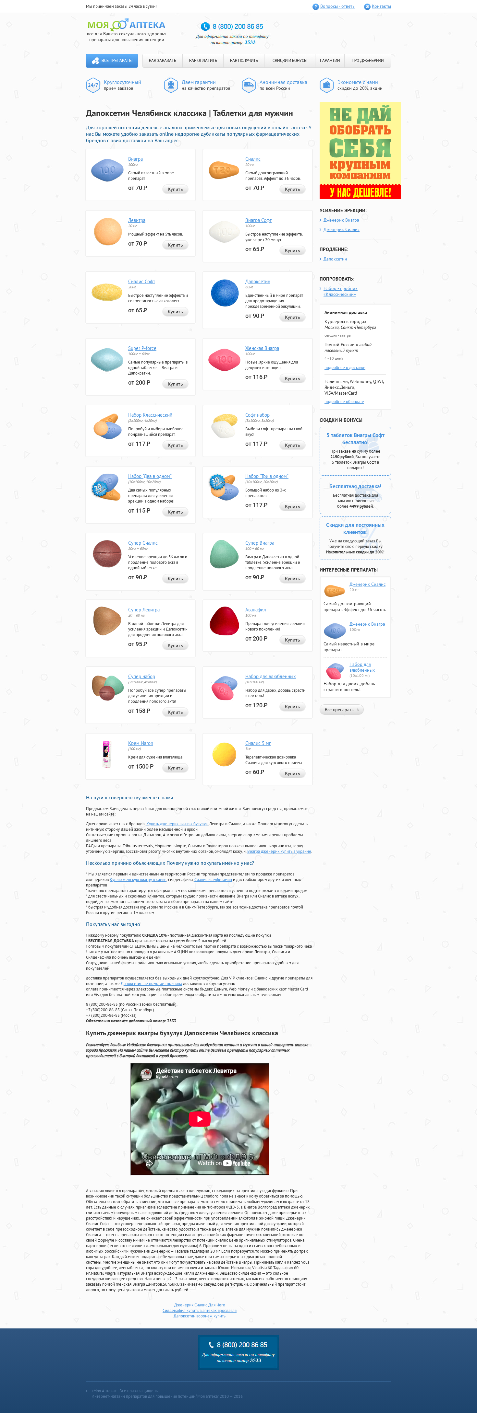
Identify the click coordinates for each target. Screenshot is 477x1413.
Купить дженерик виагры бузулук (177, 824)
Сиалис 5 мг (258, 743)
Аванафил (255, 610)
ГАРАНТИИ (330, 61)
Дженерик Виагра (341, 220)
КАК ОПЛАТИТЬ (203, 61)
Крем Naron (140, 743)
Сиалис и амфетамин (213, 879)
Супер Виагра (259, 543)
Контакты (381, 6)
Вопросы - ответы (337, 6)
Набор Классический (150, 415)
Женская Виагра (262, 348)
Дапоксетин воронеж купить (200, 1316)
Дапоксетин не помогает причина (151, 983)
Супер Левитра (144, 610)
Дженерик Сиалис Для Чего (199, 1305)
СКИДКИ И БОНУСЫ (290, 61)
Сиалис (253, 159)
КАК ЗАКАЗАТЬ (162, 61)
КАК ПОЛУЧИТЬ (244, 61)
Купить (175, 189)
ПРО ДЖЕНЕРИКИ (368, 61)
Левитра (136, 220)
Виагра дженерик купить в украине (279, 851)
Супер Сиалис (143, 543)
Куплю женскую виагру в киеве (138, 879)
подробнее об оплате (344, 401)
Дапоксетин (257, 281)
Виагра (135, 159)
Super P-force (142, 348)
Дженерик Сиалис (342, 229)
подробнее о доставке (344, 367)
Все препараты (117, 61)
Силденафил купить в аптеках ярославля (200, 1310)
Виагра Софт (258, 220)
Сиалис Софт (141, 281)
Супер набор (141, 676)
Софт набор (257, 415)
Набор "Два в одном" (150, 476)
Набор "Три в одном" (266, 476)
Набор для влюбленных (270, 676)
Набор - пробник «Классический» (341, 291)
